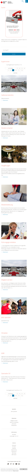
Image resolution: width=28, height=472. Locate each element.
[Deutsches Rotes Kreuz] (4, 2)
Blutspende (14, 425)
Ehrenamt (14, 423)
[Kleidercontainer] (14, 116)
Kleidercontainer (7, 128)
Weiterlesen (5, 100)
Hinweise (4, 333)
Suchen (13, 54)
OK (23, 469)
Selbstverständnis (7, 95)
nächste (15, 73)
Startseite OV (5, 374)
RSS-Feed (14, 453)
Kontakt (14, 446)
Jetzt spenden (6, 317)
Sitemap (14, 448)
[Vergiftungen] (14, 154)
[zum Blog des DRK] (19, 464)
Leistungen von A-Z (14, 436)
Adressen (14, 445)
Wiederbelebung (7, 205)
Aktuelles (14, 434)
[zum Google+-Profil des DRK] (13, 464)
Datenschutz (14, 450)
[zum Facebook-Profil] (8, 464)
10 (15, 70)
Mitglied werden (6, 280)
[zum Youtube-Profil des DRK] (16, 464)
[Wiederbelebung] (14, 193)
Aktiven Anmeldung (14, 422)
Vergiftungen (5, 166)
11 (19, 70)
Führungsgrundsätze (8, 242)
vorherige (10, 68)
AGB (2, 353)
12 (22, 70)
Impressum (14, 451)
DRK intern (14, 454)
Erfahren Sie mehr (15, 470)
